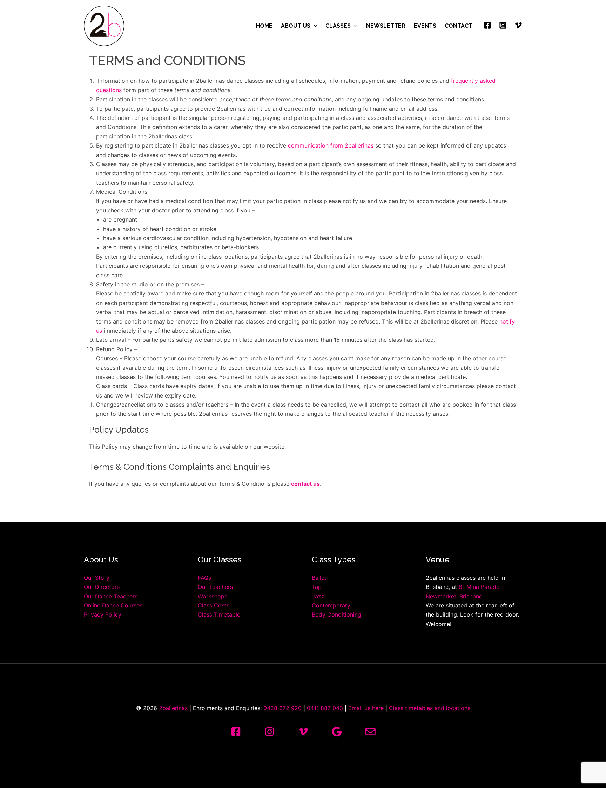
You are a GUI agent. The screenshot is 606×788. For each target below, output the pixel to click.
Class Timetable (219, 614)
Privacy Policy (102, 614)
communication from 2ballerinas (330, 145)
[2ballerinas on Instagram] (269, 732)
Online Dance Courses (113, 605)
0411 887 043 (325, 708)
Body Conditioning (336, 614)
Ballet (319, 577)
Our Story (96, 577)
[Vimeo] (518, 25)
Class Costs (213, 605)
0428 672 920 (282, 708)
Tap (317, 586)
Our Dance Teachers (110, 596)
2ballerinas (173, 708)
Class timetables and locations (429, 708)
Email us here (366, 708)
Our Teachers (215, 586)
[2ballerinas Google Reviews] (336, 732)
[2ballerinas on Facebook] (235, 732)
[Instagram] (503, 25)
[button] (313, 26)
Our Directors (102, 586)
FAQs (204, 577)
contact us (305, 483)
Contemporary (331, 605)
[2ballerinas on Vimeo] (303, 732)
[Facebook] (487, 25)
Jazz (318, 596)
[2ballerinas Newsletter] (370, 732)
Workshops (212, 596)
